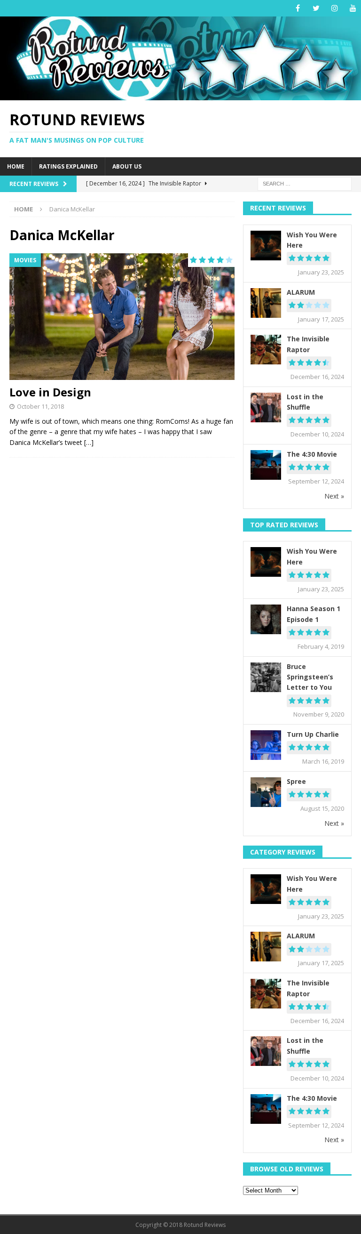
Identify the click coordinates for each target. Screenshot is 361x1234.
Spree (296, 781)
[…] (89, 442)
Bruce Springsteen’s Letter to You (310, 677)
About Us (126, 166)
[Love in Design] (122, 316)
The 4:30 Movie (312, 454)
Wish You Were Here (312, 240)
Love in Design (50, 392)
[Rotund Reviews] (180, 94)
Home (15, 166)
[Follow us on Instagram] (334, 8)
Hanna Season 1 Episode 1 (313, 613)
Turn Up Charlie (313, 734)
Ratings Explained (68, 166)
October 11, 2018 (40, 406)
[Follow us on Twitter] (316, 8)
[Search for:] (305, 183)
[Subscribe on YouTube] (353, 8)
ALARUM (301, 292)
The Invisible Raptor (308, 344)
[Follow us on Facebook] (298, 8)
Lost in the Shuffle (305, 401)
